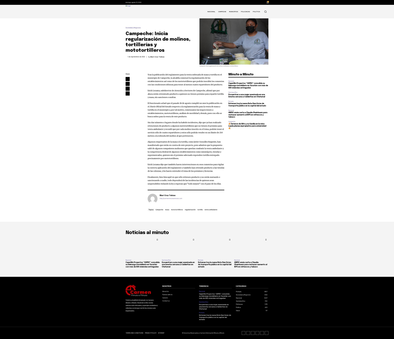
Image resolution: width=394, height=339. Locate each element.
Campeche (159, 210)
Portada (231, 101)
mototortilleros (177, 210)
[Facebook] (128, 79)
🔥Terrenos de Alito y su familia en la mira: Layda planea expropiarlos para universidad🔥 (247, 126)
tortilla (200, 210)
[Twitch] (257, 333)
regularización (190, 210)
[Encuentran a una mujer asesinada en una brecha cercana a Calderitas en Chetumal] (179, 247)
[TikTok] (253, 333)
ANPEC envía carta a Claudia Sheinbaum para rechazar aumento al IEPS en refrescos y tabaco (247, 115)
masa (167, 210)
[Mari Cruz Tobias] (152, 199)
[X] (128, 84)
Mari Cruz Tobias (157, 57)
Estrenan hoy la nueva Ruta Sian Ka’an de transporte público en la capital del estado (214, 265)
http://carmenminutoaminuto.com (171, 198)
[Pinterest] (128, 89)
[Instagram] (248, 333)
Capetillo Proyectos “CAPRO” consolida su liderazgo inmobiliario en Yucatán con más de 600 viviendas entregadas (248, 85)
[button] (265, 12)
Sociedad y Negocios (133, 28)
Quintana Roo (232, 92)
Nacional (231, 81)
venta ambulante (210, 210)
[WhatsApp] (128, 93)
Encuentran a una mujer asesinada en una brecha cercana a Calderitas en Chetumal (178, 265)
